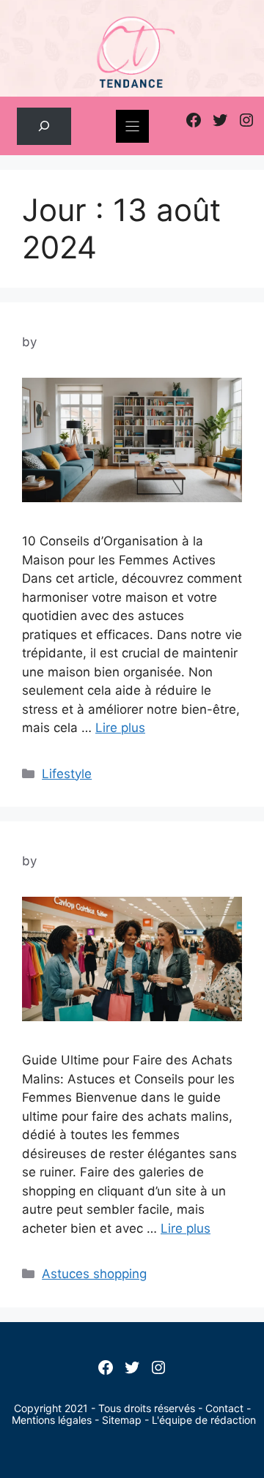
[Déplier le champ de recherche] (43, 126)
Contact (224, 1408)
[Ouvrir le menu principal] (132, 126)
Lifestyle (67, 773)
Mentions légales (52, 1420)
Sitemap (122, 1420)
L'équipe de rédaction (204, 1420)
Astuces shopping (94, 1273)
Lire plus (120, 727)
